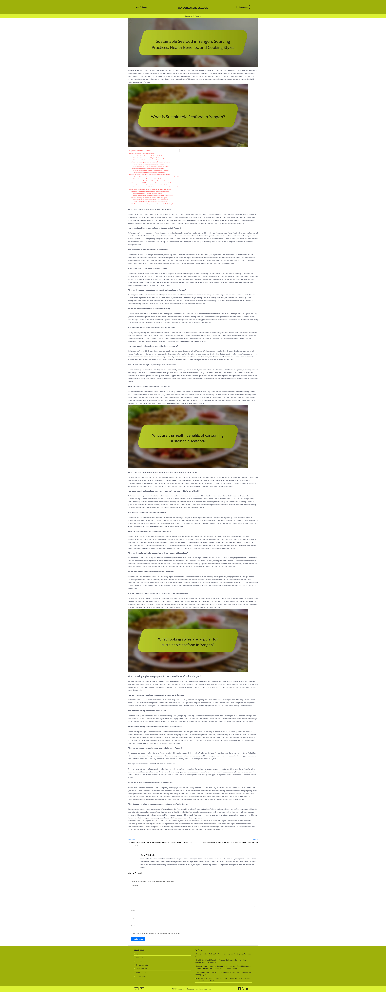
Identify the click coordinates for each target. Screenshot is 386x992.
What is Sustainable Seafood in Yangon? (142, 154)
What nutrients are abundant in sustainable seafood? (147, 179)
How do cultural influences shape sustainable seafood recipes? (150, 202)
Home (138, 954)
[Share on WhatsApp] (250, 989)
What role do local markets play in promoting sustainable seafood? (151, 170)
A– (142, 989)
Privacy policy (141, 969)
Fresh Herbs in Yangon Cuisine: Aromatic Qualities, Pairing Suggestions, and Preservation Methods (223, 979)
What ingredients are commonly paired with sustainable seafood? (150, 200)
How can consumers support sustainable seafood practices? (149, 172)
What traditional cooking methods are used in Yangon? (147, 193)
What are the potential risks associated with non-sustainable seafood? (151, 183)
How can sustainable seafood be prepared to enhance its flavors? (150, 191)
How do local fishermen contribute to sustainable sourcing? (149, 164)
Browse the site (142, 965)
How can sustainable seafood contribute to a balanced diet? (149, 181)
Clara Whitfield (147, 855)
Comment (134, 885)
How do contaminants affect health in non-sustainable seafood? (150, 185)
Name (133, 910)
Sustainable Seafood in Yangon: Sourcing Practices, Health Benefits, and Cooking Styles (223, 973)
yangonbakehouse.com (193, 7)
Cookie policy (141, 976)
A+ (136, 989)
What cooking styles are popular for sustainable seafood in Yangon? (150, 189)
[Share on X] (243, 989)
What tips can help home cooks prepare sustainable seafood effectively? (152, 204)
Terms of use (141, 972)
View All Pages (141, 7)
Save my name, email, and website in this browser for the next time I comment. (156, 933)
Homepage (243, 7)
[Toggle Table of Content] (177, 150)
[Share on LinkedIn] (247, 989)
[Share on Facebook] (239, 989)
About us (198, 16)
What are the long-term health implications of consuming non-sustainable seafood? (155, 187)
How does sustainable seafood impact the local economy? (147, 168)
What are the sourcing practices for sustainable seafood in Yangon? (150, 162)
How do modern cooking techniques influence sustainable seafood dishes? (153, 195)
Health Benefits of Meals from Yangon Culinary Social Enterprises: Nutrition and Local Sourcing (220, 961)
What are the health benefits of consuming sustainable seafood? (149, 174)
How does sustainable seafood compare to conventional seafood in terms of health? (155, 177)
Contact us (188, 16)
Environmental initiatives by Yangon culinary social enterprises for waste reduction (223, 955)
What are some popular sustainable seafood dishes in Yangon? (149, 198)
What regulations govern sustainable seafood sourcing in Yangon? (151, 166)
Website (133, 926)
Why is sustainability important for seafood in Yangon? (147, 160)
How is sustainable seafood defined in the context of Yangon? (148, 156)
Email (133, 918)
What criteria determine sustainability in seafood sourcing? (148, 158)
